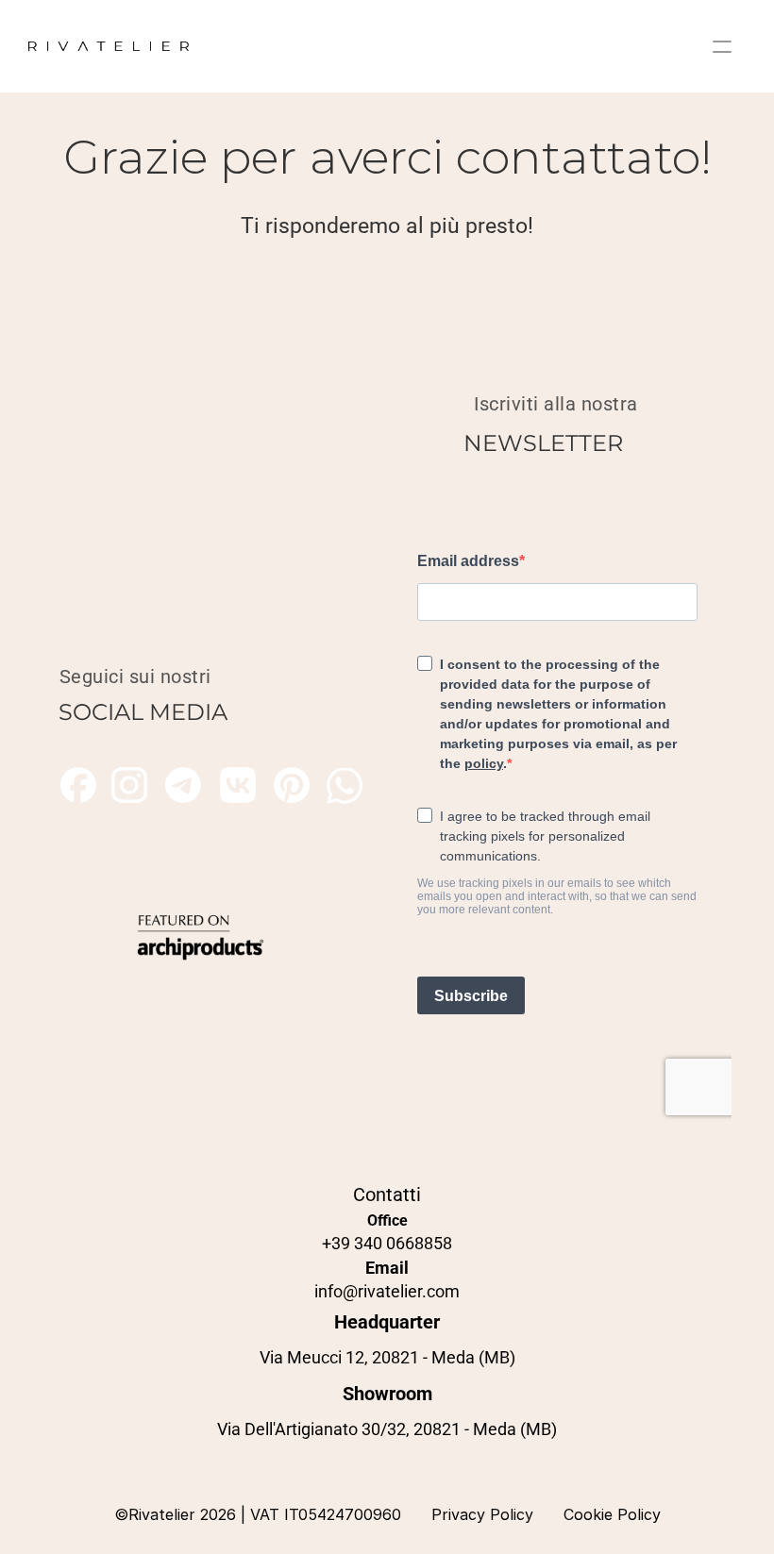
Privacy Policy (482, 1514)
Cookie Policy (612, 1514)
